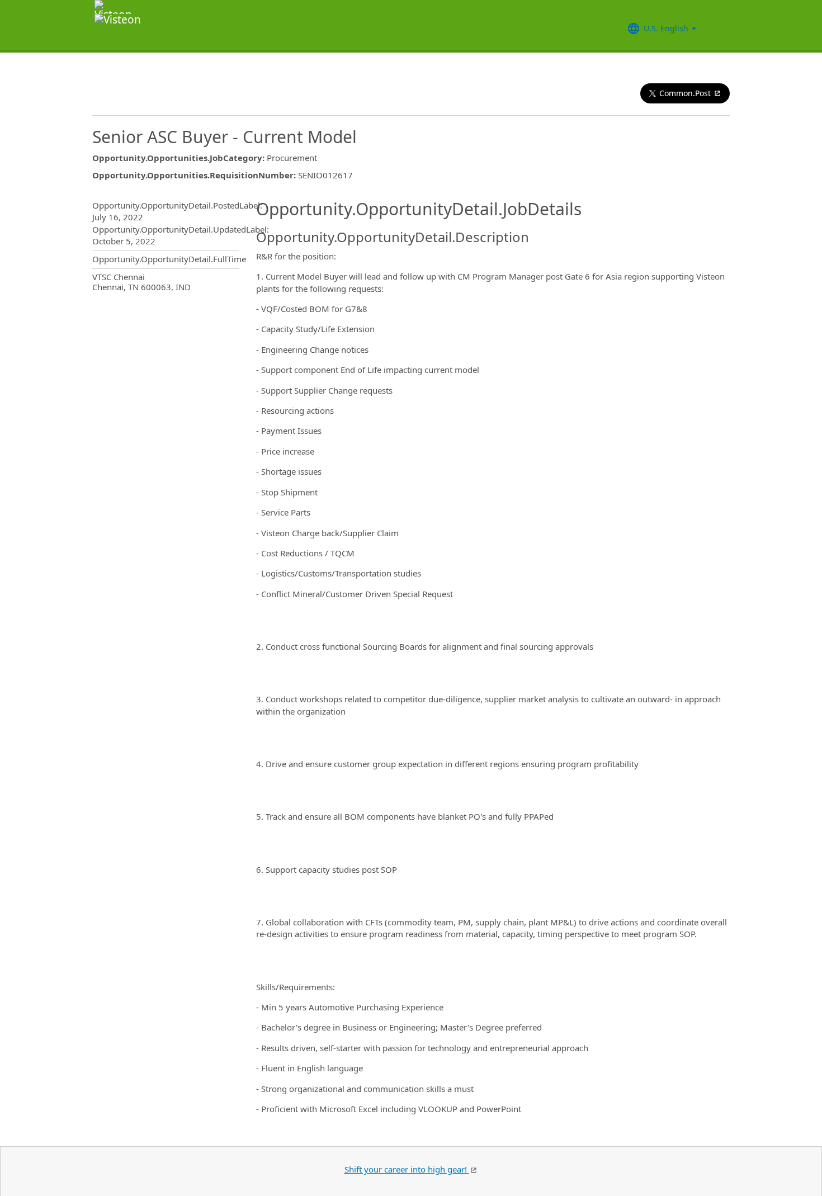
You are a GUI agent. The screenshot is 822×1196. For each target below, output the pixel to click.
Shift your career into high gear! (406, 1169)
